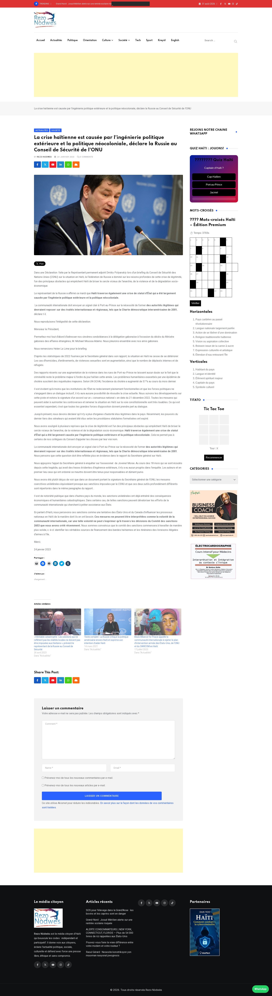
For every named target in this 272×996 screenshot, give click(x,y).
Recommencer (214, 457)
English (175, 40)
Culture (106, 40)
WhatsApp (260, 989)
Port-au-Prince (214, 184)
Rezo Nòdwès (153, 989)
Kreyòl (162, 40)
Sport (149, 40)
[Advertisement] (136, 75)
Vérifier (195, 303)
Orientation (90, 40)
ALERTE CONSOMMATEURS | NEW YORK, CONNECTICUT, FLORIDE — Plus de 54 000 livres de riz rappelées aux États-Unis (109, 933)
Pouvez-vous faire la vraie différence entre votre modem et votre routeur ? (109, 944)
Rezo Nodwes (44, 157)
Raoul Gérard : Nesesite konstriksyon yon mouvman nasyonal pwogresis (108, 954)
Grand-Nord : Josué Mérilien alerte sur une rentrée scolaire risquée (86, 4)
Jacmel (214, 192)
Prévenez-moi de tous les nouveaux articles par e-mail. (75, 785)
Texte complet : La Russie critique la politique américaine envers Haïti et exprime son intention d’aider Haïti (106, 640)
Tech (138, 40)
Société (123, 40)
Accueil (40, 40)
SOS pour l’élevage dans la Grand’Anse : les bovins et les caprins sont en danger (109, 912)
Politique (72, 40)
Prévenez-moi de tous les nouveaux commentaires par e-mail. (79, 777)
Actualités (56, 40)
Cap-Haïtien (214, 176)
